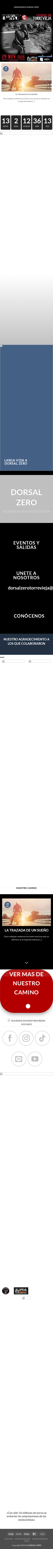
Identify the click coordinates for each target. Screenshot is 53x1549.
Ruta (26, 1541)
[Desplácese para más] (26, 963)
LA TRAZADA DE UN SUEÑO (27, 94)
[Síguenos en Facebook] (10, 1038)
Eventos (9, 1539)
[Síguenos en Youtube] (35, 1059)
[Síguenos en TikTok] (42, 1038)
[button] (4, 17)
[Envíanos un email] (18, 1059)
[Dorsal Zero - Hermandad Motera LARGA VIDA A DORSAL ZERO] (26, 17)
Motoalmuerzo (40, 1539)
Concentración (23, 1539)
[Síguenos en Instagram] (26, 1038)
